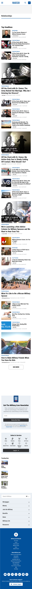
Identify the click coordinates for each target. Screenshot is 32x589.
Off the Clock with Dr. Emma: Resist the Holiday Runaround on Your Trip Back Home (21, 44)
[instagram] (12, 574)
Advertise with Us (16, 559)
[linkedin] (23, 574)
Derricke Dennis (15, 35)
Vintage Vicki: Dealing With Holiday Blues (19, 324)
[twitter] (16, 574)
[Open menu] (2, 2)
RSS (16, 567)
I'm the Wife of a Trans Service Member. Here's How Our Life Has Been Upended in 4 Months (21, 171)
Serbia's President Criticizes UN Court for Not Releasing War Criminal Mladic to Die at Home (4, 487)
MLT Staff (3, 95)
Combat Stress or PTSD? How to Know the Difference (20, 250)
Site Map (16, 569)
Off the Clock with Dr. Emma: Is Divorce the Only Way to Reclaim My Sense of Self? (20, 193)
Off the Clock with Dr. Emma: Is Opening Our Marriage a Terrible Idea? (20, 112)
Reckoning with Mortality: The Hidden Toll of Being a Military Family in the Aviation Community (21, 123)
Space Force (16, 548)
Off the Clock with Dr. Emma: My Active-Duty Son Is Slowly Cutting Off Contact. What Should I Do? (14, 159)
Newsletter (16, 556)
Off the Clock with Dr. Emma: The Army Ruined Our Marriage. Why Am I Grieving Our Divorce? (16, 90)
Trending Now (5, 458)
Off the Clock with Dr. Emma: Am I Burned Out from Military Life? (21, 102)
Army (16, 542)
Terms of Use (22, 425)
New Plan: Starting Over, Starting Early (21, 314)
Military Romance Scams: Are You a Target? (21, 240)
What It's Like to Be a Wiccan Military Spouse (15, 294)
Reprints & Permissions (16, 561)
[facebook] (8, 574)
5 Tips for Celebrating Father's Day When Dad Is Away (21, 260)
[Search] (25, 2)
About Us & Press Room (16, 554)
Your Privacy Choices (16, 565)
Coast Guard (16, 543)
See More (16, 367)
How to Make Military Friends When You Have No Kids (15, 359)
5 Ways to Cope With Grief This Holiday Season (20, 304)
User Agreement (16, 562)
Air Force (16, 540)
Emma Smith (15, 47)
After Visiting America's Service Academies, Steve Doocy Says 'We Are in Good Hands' (4, 467)
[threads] (26, 574)
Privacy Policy (9, 426)
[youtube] (5, 574)
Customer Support (17, 584)
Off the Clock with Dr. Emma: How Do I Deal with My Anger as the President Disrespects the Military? (21, 182)
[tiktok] (19, 574)
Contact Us (16, 557)
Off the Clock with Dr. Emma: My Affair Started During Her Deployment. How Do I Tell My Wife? (20, 55)
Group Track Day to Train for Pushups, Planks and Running (4, 477)
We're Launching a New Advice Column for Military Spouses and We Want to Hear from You (15, 229)
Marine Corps (16, 545)
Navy (16, 547)
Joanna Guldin (4, 233)
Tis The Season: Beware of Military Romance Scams (19, 33)
